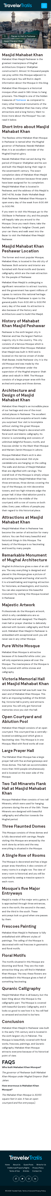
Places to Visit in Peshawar (23, 36)
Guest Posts (28, 1165)
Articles (26, 1171)
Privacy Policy (38, 1168)
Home (7, 1165)
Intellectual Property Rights (18, 1168)
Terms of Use (14, 1171)
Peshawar (21, 100)
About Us (16, 1165)
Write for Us (41, 1165)
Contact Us (37, 1171)
